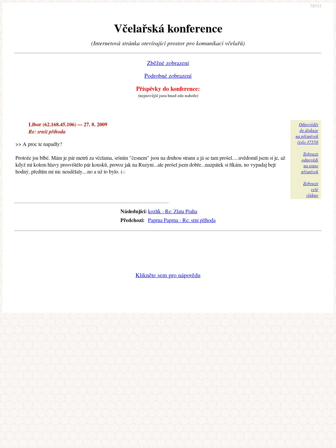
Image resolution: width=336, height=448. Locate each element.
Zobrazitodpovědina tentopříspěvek (309, 162)
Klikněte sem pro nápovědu (168, 275)
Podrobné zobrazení (168, 75)
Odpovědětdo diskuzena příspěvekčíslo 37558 (307, 133)
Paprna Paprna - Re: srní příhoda (182, 219)
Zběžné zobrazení (168, 63)
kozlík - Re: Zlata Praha (172, 211)
